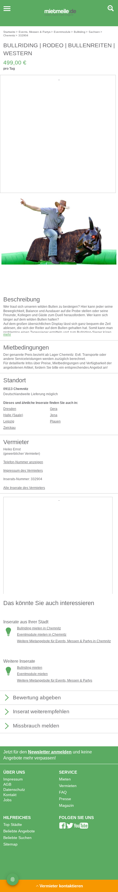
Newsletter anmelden (50, 752)
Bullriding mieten (29, 668)
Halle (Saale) (13, 415)
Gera (53, 409)
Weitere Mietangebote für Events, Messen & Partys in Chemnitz (64, 641)
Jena (53, 415)
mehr (7, 334)
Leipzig (8, 421)
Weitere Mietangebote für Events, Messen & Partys (54, 680)
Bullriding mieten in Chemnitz (39, 628)
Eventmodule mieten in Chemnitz (41, 634)
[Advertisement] (59, 140)
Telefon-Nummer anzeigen (23, 462)
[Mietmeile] (60, 13)
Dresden (9, 409)
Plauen (55, 421)
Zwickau (9, 428)
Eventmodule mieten (32, 674)
